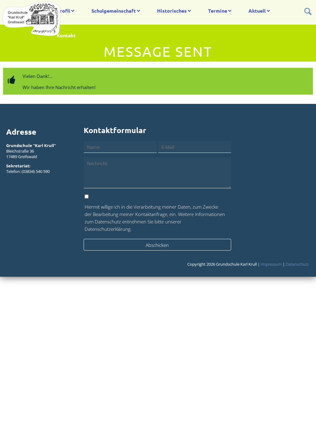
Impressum (271, 264)
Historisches (172, 10)
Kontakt (66, 35)
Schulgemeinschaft (113, 10)
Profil (63, 10)
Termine (217, 10)
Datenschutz (297, 264)
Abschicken (157, 245)
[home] (31, 18)
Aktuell (257, 10)
